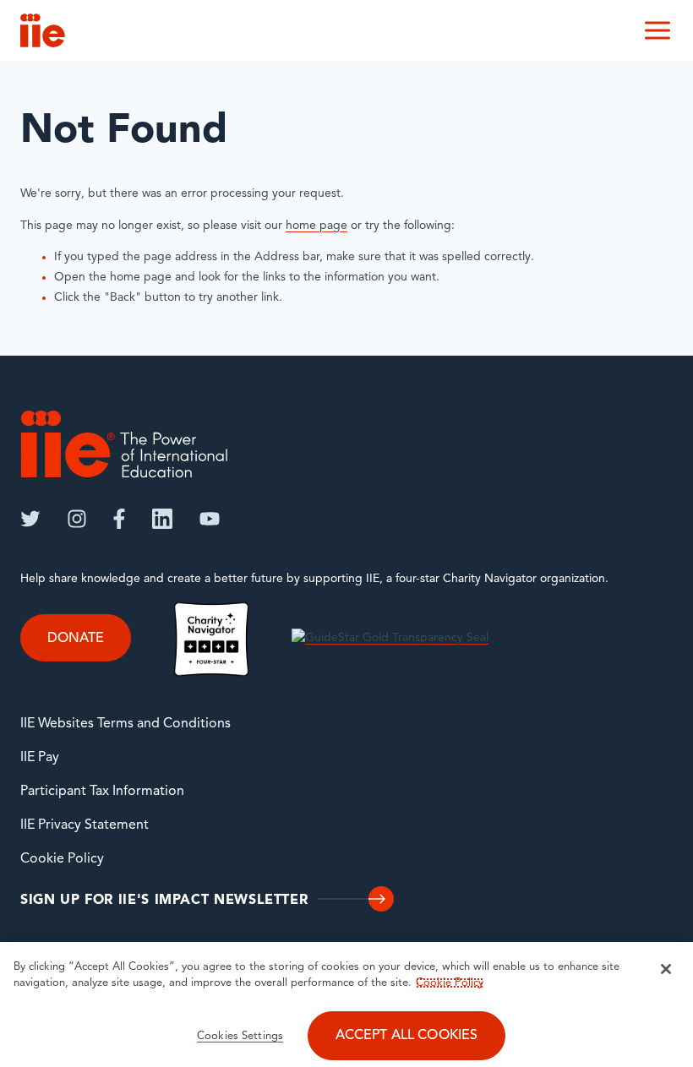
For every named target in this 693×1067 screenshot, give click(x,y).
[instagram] (77, 519)
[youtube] (209, 519)
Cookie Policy (62, 859)
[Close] (666, 969)
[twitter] (30, 519)
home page (316, 226)
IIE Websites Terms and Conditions (125, 724)
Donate (75, 638)
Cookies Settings (240, 1036)
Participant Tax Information (102, 791)
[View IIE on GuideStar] (390, 639)
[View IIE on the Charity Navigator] (211, 639)
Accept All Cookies (407, 1036)
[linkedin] (162, 519)
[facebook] (119, 519)
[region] (346, 1004)
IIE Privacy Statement (84, 825)
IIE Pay (39, 758)
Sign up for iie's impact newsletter (164, 900)
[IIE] (124, 444)
